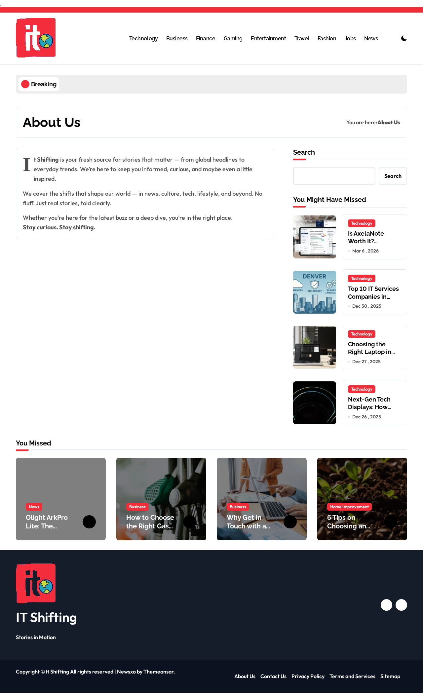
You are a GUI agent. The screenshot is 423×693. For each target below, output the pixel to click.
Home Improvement (349, 506)
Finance (205, 38)
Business (177, 38)
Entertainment (268, 38)
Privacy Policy (308, 676)
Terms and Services (352, 676)
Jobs (350, 38)
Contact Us (273, 676)
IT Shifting (46, 617)
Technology (143, 38)
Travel (301, 38)
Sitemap (390, 676)
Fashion (327, 38)
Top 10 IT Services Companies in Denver (373, 296)
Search (304, 152)
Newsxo (126, 671)
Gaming (233, 38)
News (371, 38)
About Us (244, 676)
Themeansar (158, 671)
